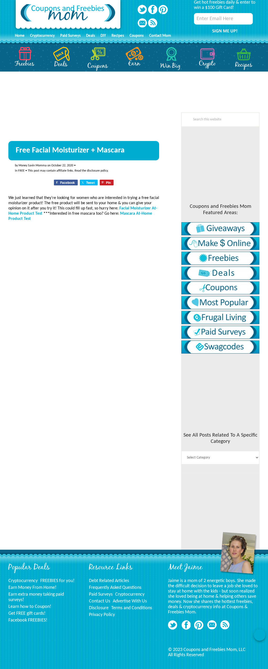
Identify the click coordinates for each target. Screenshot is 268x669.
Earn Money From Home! (32, 587)
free (21, 170)
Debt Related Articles (109, 580)
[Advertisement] (47, 386)
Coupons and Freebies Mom (68, 16)
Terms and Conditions (131, 608)
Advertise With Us (130, 601)
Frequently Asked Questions (115, 587)
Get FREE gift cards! (27, 613)
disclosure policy (97, 170)
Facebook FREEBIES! (27, 620)
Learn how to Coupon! (29, 606)
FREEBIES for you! (57, 580)
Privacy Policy (102, 614)
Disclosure (99, 608)
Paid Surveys (101, 594)
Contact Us (99, 601)
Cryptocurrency (23, 580)
